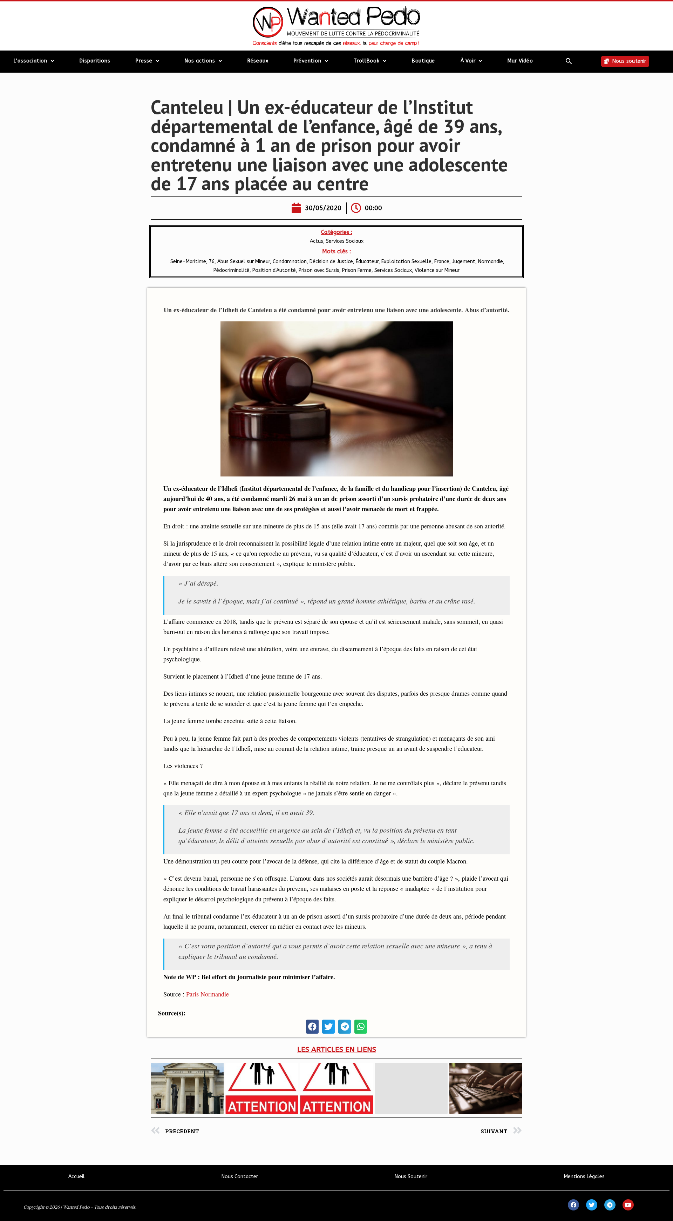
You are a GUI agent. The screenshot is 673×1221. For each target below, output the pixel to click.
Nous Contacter (240, 1177)
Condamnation (290, 262)
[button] (568, 61)
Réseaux (257, 61)
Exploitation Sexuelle (406, 262)
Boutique (423, 61)
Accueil (76, 1177)
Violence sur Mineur (437, 270)
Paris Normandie (207, 994)
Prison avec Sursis (319, 270)
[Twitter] (591, 1204)
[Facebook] (573, 1204)
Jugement (463, 262)
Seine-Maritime (187, 262)
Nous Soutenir (411, 1177)
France (441, 262)
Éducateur (367, 262)
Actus (316, 241)
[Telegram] (610, 1204)
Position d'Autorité (274, 270)
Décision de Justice (331, 262)
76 (212, 262)
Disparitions (95, 61)
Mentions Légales (584, 1177)
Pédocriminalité (231, 270)
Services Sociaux (344, 241)
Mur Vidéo (520, 61)
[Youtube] (628, 1204)
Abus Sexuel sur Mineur (243, 262)
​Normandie (490, 262)
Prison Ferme (357, 270)
